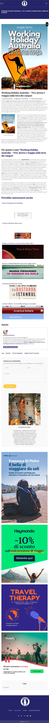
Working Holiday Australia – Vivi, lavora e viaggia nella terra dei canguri (23, 152)
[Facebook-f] (21, 716)
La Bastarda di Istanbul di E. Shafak (12, 283)
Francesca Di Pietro (8, 98)
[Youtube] (27, 716)
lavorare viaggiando (17, 353)
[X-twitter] (24, 716)
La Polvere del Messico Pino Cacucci (12, 223)
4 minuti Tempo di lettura (36, 98)
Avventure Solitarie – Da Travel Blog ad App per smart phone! (19, 303)
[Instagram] (19, 716)
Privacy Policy (6, 687)
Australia (8, 353)
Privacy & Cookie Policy (34, 710)
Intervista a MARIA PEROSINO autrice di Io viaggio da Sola (19, 263)
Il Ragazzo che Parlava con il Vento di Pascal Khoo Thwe (17, 243)
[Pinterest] (30, 716)
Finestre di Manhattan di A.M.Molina (12, 203)
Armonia (27, 721)
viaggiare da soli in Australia (31, 353)
